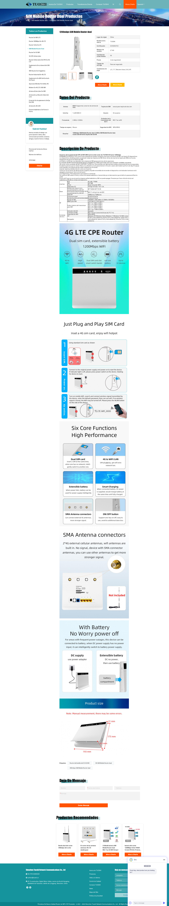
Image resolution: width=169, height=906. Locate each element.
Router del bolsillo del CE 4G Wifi (79, 763)
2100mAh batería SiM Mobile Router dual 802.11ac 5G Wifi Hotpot (110, 848)
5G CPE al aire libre (35, 56)
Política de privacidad (96, 896)
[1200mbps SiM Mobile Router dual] (77, 53)
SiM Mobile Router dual (39, 20)
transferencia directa (84, 4)
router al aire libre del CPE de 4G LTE (39, 60)
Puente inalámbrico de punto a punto (38, 110)
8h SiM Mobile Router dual (104, 763)
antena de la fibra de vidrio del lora (39, 96)
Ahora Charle (130, 4)
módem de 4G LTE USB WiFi (37, 87)
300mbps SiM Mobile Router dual (80, 768)
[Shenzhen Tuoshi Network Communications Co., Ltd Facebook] (97, 77)
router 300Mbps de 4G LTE (37, 41)
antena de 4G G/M (34, 106)
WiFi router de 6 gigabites (37, 71)
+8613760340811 (41, 160)
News (91, 888)
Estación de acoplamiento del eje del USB (39, 101)
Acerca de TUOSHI (55, 4)
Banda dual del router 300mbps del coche (65, 847)
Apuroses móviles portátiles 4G (39, 84)
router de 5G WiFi (34, 52)
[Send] (164, 903)
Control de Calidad (95, 881)
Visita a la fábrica (94, 878)
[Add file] (130, 903)
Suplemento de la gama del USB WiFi (39, 66)
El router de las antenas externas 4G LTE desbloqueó (88, 848)
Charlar (39, 166)
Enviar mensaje (83, 805)
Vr (113, 4)
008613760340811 (35, 156)
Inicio (43, 4)
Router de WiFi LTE (34, 37)
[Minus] (164, 860)
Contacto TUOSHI (102, 4)
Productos (69, 4)
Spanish (140, 4)
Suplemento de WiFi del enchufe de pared (39, 79)
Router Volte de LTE (35, 45)
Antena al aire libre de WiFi (37, 91)
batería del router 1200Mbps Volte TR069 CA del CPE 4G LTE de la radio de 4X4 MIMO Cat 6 (133, 848)
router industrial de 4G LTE (37, 74)
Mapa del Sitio (93, 892)
